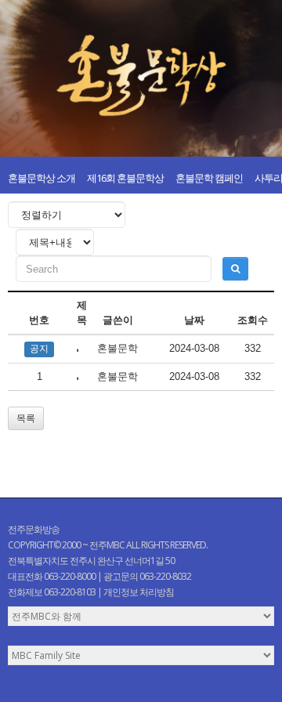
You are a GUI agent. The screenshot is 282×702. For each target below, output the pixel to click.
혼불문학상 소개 (41, 178)
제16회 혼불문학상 (125, 178)
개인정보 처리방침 (138, 592)
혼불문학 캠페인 (209, 178)
